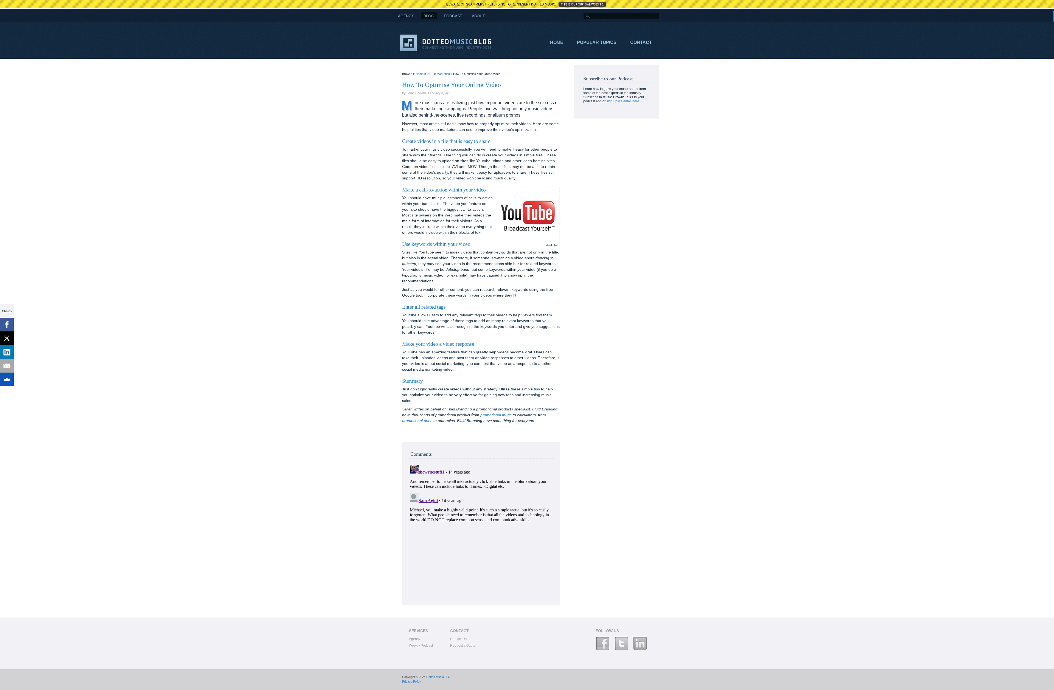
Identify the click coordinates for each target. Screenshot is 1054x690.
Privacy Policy (411, 681)
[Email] (7, 366)
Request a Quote (462, 645)
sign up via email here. (623, 101)
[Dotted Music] (445, 50)
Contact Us (458, 639)
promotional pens (417, 420)
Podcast (453, 16)
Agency (414, 639)
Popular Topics (596, 42)
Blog (429, 16)
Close (1046, 4)
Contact (641, 42)
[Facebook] (7, 324)
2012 (430, 73)
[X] (7, 338)
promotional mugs (496, 415)
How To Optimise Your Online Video (451, 84)
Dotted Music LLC (438, 676)
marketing (444, 73)
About (478, 16)
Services (418, 631)
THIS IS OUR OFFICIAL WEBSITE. (582, 4)
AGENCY (406, 16)
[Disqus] (481, 531)
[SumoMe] (7, 379)
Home (556, 42)
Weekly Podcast (421, 645)
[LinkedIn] (7, 352)
